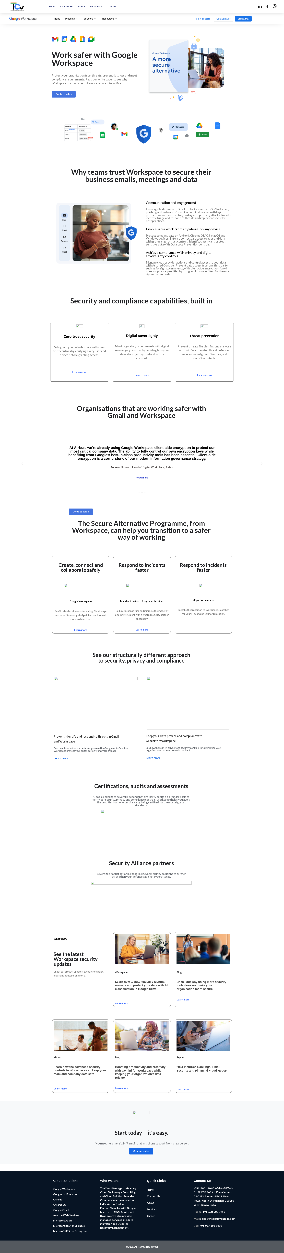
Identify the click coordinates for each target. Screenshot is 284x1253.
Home (51, 6)
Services (95, 6)
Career (113, 6)
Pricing (56, 18)
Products (70, 18)
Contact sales (223, 18)
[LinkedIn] (260, 6)
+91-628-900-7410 (213, 1211)
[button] (22, 464)
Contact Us (66, 6)
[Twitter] (274, 6)
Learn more (61, 758)
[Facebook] (267, 6)
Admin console (202, 18)
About (81, 6)
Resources (108, 18)
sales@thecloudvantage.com (217, 1218)
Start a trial (243, 18)
